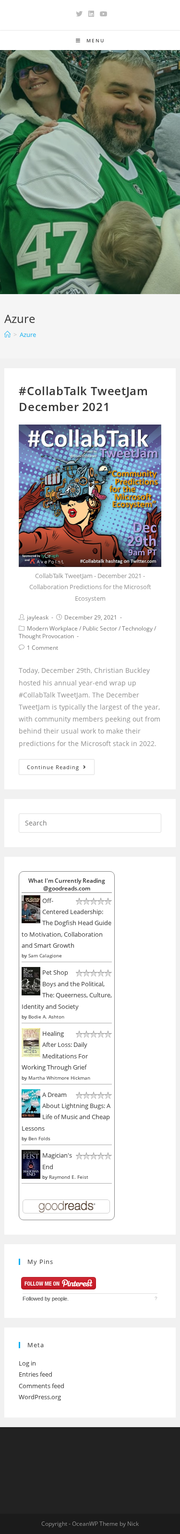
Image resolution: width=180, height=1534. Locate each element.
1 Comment (42, 648)
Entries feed (35, 1374)
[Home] (7, 334)
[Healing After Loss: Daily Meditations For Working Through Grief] (31, 1042)
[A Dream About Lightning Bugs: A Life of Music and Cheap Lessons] (31, 1102)
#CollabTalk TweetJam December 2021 (83, 399)
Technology (137, 628)
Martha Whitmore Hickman (59, 1077)
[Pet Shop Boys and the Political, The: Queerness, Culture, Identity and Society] (31, 980)
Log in (27, 1363)
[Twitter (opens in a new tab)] (79, 14)
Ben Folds (39, 1138)
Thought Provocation (46, 636)
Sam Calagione (45, 955)
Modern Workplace (52, 628)
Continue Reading (53, 767)
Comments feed (41, 1385)
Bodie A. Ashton (46, 1016)
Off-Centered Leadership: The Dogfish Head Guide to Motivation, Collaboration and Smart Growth (66, 923)
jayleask (37, 617)
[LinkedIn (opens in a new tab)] (91, 14)
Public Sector (100, 628)
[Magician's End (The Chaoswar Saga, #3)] (31, 1164)
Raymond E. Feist (68, 1176)
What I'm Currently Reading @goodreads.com (66, 884)
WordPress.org (40, 1396)
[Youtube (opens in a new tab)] (102, 14)
